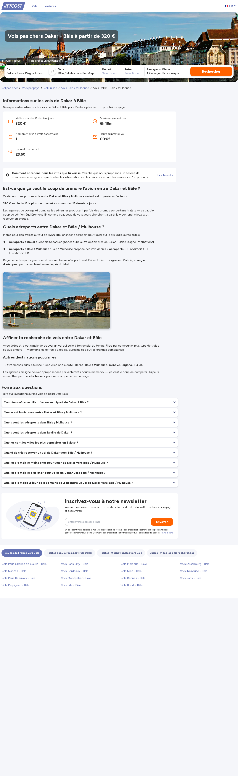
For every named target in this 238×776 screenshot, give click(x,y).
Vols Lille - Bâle (71, 585)
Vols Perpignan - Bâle (15, 585)
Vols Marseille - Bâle (133, 564)
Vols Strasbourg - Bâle (195, 564)
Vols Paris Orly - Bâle (74, 564)
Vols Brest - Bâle (131, 585)
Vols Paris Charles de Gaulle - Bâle (24, 564)
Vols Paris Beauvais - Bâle (18, 578)
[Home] (13, 5)
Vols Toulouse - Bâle (193, 571)
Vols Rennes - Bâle (132, 578)
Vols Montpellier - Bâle (76, 578)
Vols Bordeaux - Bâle (75, 571)
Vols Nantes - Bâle (13, 571)
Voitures (50, 6)
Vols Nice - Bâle (131, 571)
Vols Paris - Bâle (190, 578)
